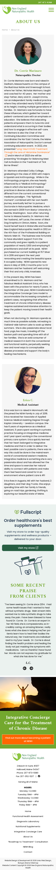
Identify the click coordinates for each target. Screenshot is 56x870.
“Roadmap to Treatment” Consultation (28, 841)
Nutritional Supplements (28, 826)
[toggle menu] (51, 10)
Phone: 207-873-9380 (27, 772)
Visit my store (26, 548)
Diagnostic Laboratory (28, 821)
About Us (28, 836)
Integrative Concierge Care (28, 831)
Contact (28, 851)
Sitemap (34, 863)
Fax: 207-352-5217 (25, 776)
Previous (24, 668)
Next (31, 668)
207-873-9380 (45, 2)
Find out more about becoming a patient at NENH (28, 739)
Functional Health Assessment (28, 816)
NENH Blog (28, 846)
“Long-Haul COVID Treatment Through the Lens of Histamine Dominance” (27, 150)
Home (28, 811)
